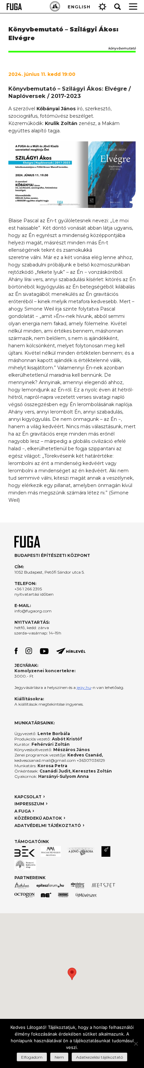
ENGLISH (79, 6)
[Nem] (135, 1043)
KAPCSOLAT (28, 796)
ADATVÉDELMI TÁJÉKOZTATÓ (47, 825)
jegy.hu (84, 687)
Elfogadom (32, 1057)
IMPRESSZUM (29, 803)
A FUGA (22, 811)
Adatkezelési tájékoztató (99, 1057)
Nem (59, 1057)
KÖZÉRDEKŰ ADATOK (38, 818)
